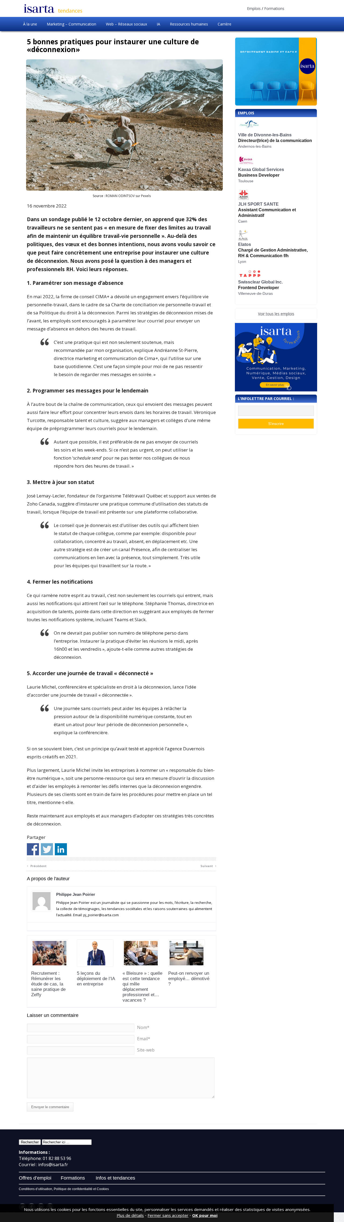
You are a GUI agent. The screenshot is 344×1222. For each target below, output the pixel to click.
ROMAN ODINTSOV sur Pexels (128, 196)
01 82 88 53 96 (57, 1158)
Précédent (36, 865)
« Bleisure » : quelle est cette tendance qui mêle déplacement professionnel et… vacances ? (142, 987)
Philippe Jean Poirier (75, 894)
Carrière (224, 24)
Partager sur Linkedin (61, 849)
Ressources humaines (189, 24)
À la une (30, 24)
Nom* (143, 1027)
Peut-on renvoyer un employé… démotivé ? (188, 979)
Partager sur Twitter (47, 849)
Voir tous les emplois (276, 313)
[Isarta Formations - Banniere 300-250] (276, 357)
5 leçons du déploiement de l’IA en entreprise (96, 979)
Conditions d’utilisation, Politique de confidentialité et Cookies (64, 1189)
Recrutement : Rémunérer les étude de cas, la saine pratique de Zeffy (48, 984)
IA (158, 24)
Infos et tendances (115, 1178)
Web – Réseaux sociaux (126, 24)
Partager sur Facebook (33, 849)
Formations (274, 8)
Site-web (146, 1050)
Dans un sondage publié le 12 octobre (74, 219)
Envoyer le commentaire (50, 1107)
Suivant (208, 865)
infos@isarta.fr (53, 1165)
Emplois (254, 8)
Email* (143, 1039)
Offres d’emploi (35, 1178)
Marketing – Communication (71, 24)
